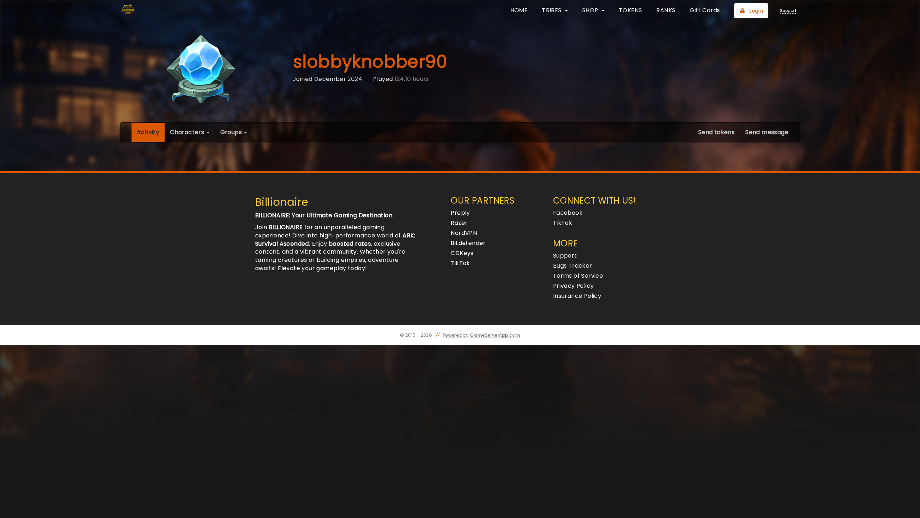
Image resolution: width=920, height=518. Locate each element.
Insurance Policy (577, 296)
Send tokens (716, 132)
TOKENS (630, 10)
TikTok (460, 263)
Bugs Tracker (572, 266)
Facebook (568, 213)
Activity (151, 132)
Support (565, 255)
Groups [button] (232, 132)
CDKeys (462, 253)
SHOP (591, 10)
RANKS (665, 10)
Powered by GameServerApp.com (481, 335)
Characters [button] (188, 132)
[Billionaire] (157, 10)
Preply (460, 213)
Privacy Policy (573, 286)
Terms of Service (578, 276)
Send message (766, 132)
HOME (519, 10)
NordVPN (464, 233)
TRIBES (552, 10)
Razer (459, 223)
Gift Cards (705, 10)
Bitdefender (468, 243)
